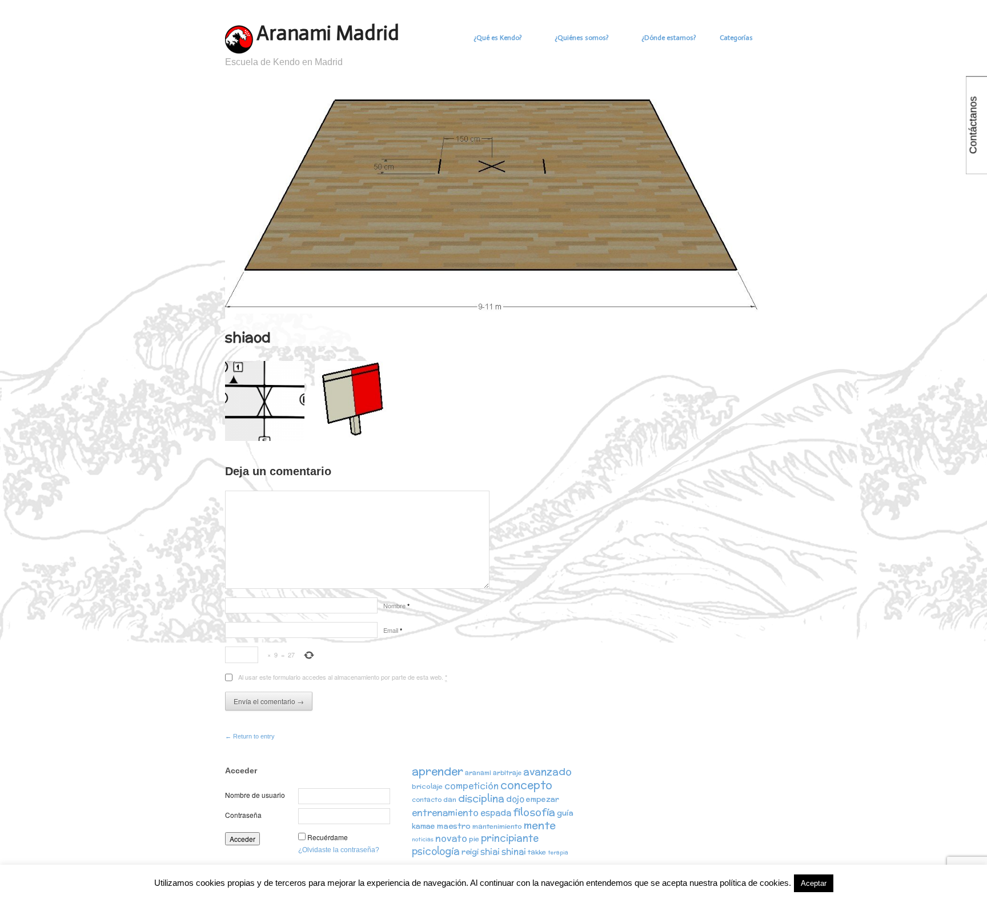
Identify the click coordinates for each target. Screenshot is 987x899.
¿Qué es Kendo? (497, 37)
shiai (490, 851)
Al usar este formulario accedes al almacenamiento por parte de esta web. (342, 676)
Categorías (736, 37)
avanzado (547, 771)
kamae (423, 826)
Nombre (396, 605)
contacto (427, 799)
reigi (470, 851)
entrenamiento (445, 812)
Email (392, 630)
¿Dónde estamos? (668, 37)
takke (537, 852)
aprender (437, 771)
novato (451, 838)
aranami (478, 772)
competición (471, 786)
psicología (436, 851)
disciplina (481, 798)
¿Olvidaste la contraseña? (338, 850)
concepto (526, 784)
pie (474, 839)
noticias (423, 839)
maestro (454, 826)
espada (495, 812)
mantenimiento (497, 826)
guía (565, 812)
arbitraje (507, 772)
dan (449, 799)
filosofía (534, 812)
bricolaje (427, 786)
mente (540, 825)
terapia (558, 852)
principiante (510, 838)
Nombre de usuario (255, 795)
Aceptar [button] (813, 883)
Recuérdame (327, 837)
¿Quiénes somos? (581, 37)
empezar (542, 799)
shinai (513, 851)
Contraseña (243, 815)
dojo (515, 799)
